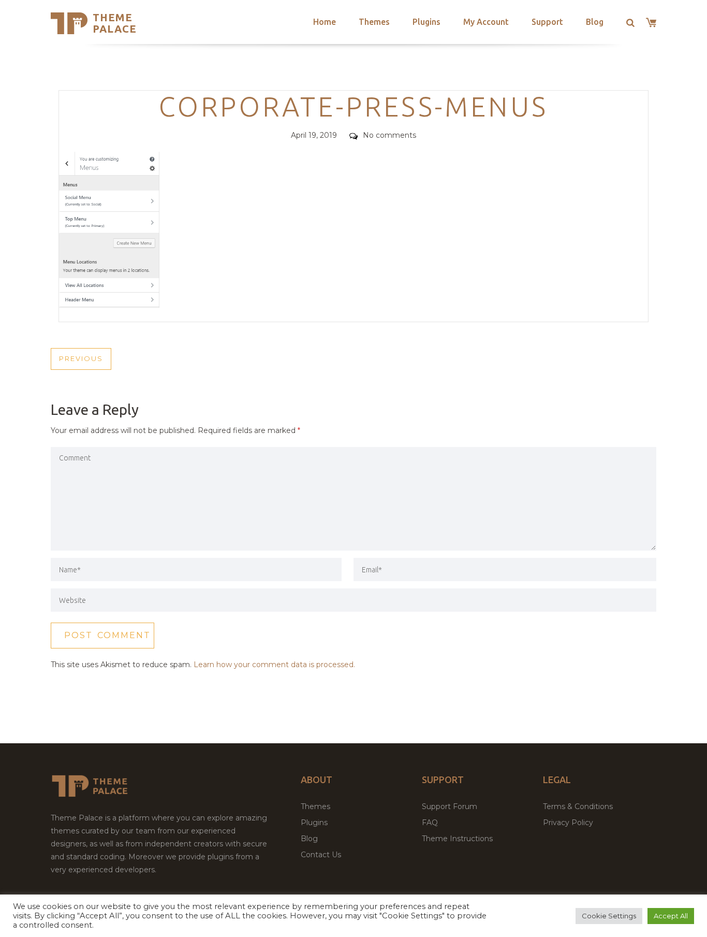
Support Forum (449, 806)
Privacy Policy (568, 822)
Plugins (426, 21)
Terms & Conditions (578, 806)
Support (547, 21)
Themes (374, 21)
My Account (486, 21)
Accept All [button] (671, 916)
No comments (389, 135)
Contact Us (321, 854)
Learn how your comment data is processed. (274, 664)
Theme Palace (115, 23)
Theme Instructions (457, 838)
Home (324, 21)
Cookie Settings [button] (609, 916)
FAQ (430, 822)
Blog (594, 21)
